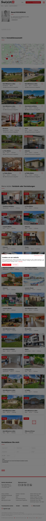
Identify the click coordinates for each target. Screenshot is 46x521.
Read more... (20, 261)
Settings (15, 264)
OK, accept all (6, 264)
